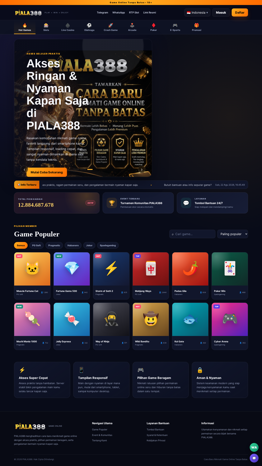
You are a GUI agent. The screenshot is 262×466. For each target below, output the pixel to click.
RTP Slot (134, 12)
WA (254, 447)
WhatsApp (118, 12)
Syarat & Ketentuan (157, 435)
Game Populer (99, 429)
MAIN (32, 282)
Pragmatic (54, 245)
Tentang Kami (99, 440)
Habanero (73, 245)
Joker (89, 245)
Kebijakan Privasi (156, 440)
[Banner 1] (76, 169)
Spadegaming (108, 245)
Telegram (102, 12)
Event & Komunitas (102, 435)
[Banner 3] (90, 169)
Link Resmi (149, 12)
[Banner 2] (83, 169)
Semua (21, 245)
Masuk (221, 12)
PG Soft (36, 245)
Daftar (240, 12)
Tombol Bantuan (155, 429)
